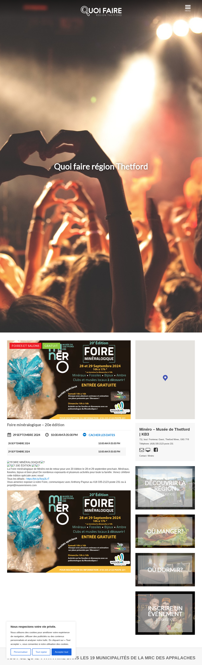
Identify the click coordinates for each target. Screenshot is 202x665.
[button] (98, 435)
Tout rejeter (41, 652)
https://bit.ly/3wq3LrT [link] (37, 478)
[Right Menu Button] (187, 7)
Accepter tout (61, 652)
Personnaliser (21, 652)
